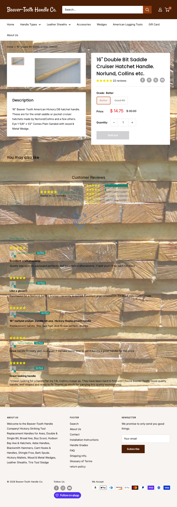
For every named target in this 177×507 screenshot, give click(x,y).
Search (74, 423)
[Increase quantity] (132, 122)
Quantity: (102, 122)
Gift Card (154, 24)
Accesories (84, 24)
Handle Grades (79, 445)
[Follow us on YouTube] (69, 488)
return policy (78, 466)
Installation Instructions (84, 439)
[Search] (147, 9)
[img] (17, 248)
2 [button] (84, 397)
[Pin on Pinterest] (149, 79)
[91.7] (97, 220)
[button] (104, 80)
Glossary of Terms (81, 461)
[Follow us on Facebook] (56, 488)
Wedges (102, 24)
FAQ (72, 450)
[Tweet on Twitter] (155, 79)
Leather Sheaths (57, 24)
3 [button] (90, 397)
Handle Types (28, 24)
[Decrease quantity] (114, 122)
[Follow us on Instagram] (62, 488)
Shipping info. (78, 455)
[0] (167, 10)
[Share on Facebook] (142, 79)
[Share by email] (162, 79)
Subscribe (133, 449)
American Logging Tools (128, 24)
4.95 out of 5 (66, 192)
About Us (12, 35)
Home (10, 24)
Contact (75, 434)
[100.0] (80, 220)
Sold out (113, 135)
